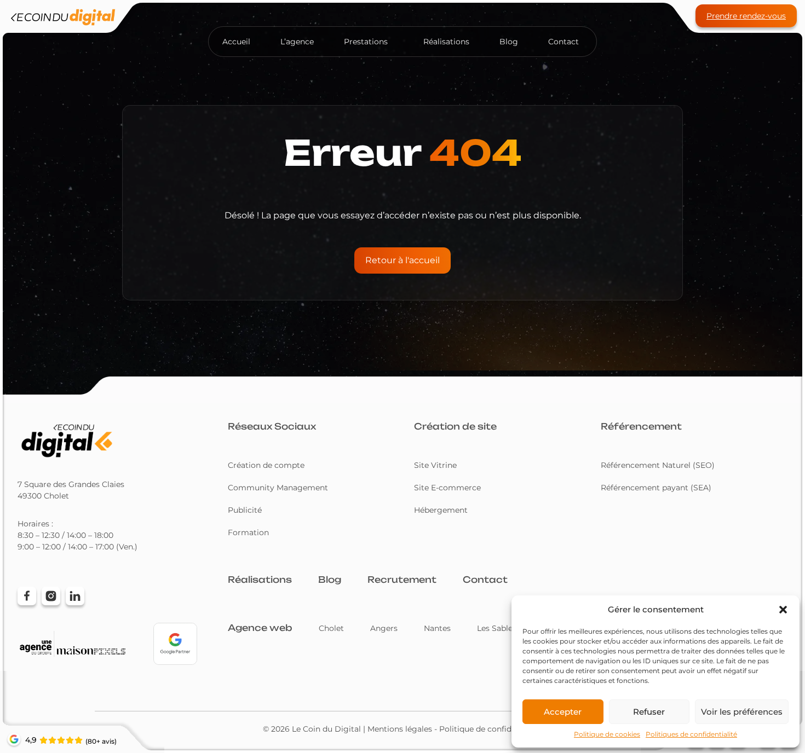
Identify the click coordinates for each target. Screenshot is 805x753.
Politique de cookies (607, 734)
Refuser (649, 711)
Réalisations (446, 42)
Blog (508, 42)
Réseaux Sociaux (272, 426)
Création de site (455, 426)
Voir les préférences (742, 711)
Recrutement (401, 579)
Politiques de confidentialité (691, 734)
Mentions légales (399, 729)
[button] (783, 609)
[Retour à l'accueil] (63, 19)
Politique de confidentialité (491, 729)
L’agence (297, 42)
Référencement (641, 426)
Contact (563, 42)
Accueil (236, 42)
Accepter (563, 711)
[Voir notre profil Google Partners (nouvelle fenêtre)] (175, 644)
